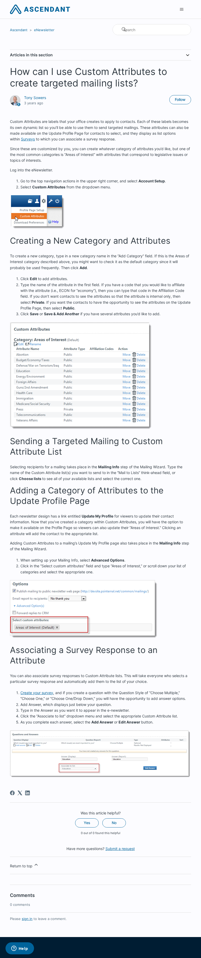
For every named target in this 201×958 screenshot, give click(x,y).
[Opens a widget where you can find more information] (19, 948)
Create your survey (36, 692)
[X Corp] (20, 793)
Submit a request (120, 848)
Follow (180, 99)
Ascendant (18, 30)
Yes (87, 822)
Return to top (22, 866)
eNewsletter (44, 30)
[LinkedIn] (27, 793)
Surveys (28, 139)
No (114, 822)
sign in (27, 919)
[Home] (40, 9)
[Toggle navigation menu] (181, 9)
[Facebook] (12, 793)
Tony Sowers (35, 97)
